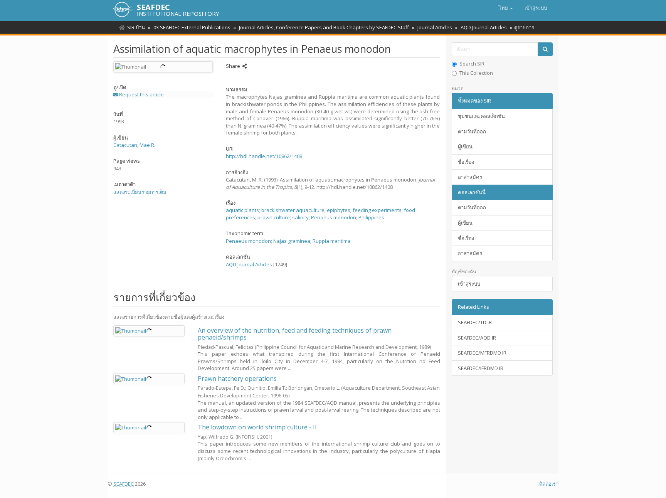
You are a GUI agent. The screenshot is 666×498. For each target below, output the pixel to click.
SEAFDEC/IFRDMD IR (480, 368)
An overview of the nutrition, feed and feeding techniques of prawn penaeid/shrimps (295, 334)
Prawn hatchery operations (237, 378)
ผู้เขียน (465, 146)
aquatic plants (242, 210)
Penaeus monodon (333, 217)
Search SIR (471, 63)
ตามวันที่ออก (472, 131)
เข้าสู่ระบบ (469, 283)
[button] (506, 7)
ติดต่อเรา (548, 483)
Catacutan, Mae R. (134, 144)
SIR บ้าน (136, 27)
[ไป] (545, 49)
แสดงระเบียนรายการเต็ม (139, 191)
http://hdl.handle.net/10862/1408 (264, 156)
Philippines (371, 217)
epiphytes (338, 210)
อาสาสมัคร (470, 176)
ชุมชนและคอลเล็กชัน (481, 116)
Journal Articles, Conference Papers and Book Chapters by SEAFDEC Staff (324, 27)
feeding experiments (377, 210)
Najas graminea (291, 240)
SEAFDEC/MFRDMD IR (482, 352)
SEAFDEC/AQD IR (477, 337)
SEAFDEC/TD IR (475, 322)
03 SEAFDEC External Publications (191, 27)
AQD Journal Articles (484, 27)
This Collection (476, 72)
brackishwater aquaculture (293, 210)
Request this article (141, 94)
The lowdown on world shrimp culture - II (257, 427)
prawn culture (273, 217)
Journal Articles (434, 27)
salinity (300, 217)
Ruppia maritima (332, 240)
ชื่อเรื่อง (466, 161)
